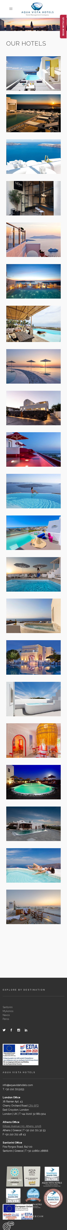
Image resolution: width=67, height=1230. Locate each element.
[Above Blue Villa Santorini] (29, 873)
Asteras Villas (33, 237)
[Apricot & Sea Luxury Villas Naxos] (29, 582)
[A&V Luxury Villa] (29, 329)
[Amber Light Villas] (29, 371)
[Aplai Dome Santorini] (29, 621)
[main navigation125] (18, 1212)
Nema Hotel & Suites (33, 196)
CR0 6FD (33, 1105)
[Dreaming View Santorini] (29, 164)
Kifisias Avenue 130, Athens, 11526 (22, 1126)
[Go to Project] (37, 78)
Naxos (6, 1015)
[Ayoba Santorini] (29, 704)
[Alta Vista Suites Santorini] (29, 499)
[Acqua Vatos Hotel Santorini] (29, 665)
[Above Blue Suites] (29, 286)
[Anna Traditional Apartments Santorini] (29, 790)
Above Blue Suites (33, 279)
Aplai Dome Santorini (33, 613)
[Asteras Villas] (29, 245)
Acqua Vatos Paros (33, 738)
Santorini (8, 1007)
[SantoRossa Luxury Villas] (29, 416)
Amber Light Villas (33, 364)
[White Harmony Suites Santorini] (29, 540)
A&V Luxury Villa (33, 321)
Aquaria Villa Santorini (33, 821)
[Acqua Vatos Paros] (29, 745)
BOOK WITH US (63, 27)
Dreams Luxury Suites (33, 71)
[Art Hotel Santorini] (29, 454)
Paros (6, 1019)
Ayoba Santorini (33, 697)
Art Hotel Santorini (33, 447)
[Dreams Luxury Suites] (29, 78)
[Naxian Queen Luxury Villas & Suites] (29, 915)
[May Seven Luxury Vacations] (29, 121)
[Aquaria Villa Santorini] (29, 829)
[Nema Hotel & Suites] (29, 203)
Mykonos (8, 1011)
